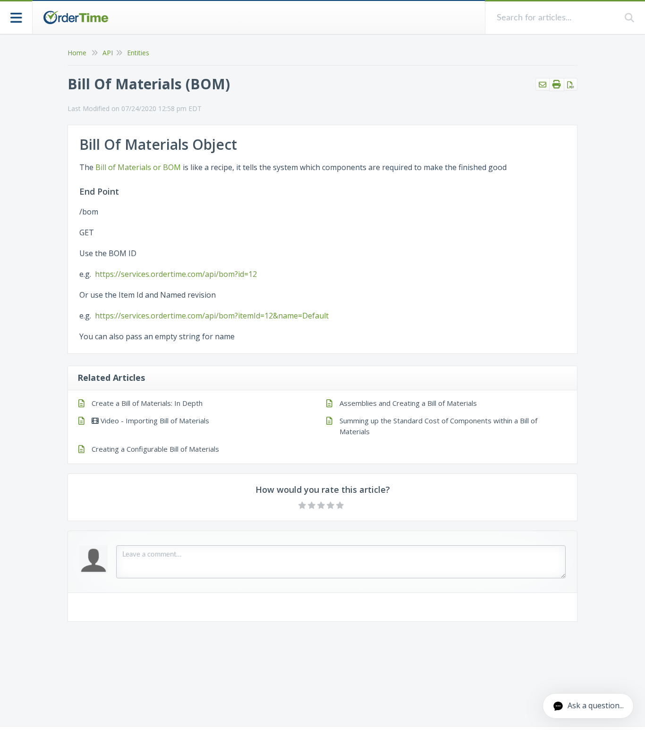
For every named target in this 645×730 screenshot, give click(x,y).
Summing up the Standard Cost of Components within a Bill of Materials (438, 426)
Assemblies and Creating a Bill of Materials (408, 403)
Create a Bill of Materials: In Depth (147, 403)
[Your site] (75, 17)
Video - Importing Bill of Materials (154, 420)
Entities (138, 52)
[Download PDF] (570, 84)
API (107, 52)
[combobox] (555, 17)
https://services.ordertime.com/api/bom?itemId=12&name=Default (212, 315)
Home (77, 52)
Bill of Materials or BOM (138, 167)
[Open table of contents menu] (16, 17)
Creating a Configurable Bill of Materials (155, 449)
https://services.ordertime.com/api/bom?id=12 (176, 274)
